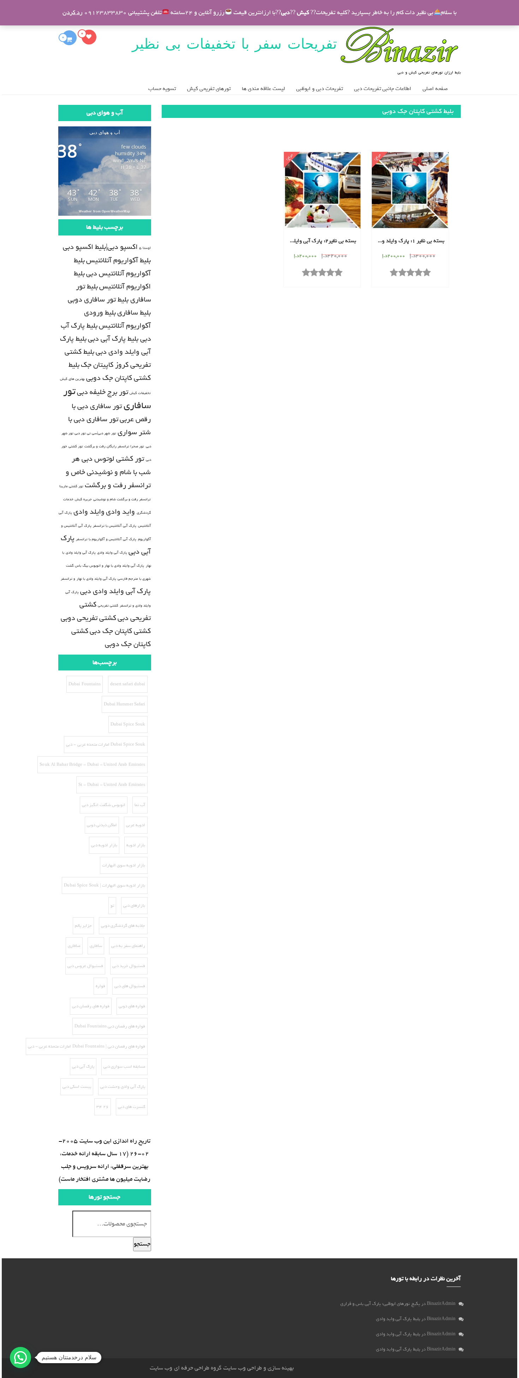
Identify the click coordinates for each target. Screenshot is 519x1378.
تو (112, 905)
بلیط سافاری (134, 312)
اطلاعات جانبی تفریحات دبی (382, 88)
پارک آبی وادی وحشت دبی (122, 1086)
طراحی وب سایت (242, 1368)
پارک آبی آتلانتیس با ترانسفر (114, 526)
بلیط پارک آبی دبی (113, 339)
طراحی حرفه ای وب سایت (179, 1368)
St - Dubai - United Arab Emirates (111, 784)
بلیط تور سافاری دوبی (98, 299)
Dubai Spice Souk (128, 724)
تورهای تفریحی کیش (209, 88)
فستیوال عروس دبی (85, 966)
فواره (100, 986)
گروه (215, 1368)
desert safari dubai (127, 684)
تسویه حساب (162, 88)
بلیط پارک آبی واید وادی (398, 1319)
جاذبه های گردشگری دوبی (123, 925)
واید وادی (120, 512)
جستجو (142, 1244)
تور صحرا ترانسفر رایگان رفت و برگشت (114, 446)
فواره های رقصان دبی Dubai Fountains (109, 1026)
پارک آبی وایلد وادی (112, 552)
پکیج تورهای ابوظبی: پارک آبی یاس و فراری (380, 1303)
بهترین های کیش (72, 379)
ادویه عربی (135, 825)
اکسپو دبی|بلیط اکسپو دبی (100, 247)
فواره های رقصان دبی (90, 1006)
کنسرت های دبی (131, 1106)
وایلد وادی (89, 512)
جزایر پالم (83, 925)
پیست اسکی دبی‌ (76, 1086)
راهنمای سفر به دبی (128, 945)
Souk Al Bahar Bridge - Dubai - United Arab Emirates (92, 764)
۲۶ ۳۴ (102, 1106)
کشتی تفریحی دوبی (88, 618)
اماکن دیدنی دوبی (102, 825)
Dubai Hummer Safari (124, 704)
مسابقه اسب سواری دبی (124, 1066)
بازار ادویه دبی (104, 845)
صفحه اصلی (435, 88)
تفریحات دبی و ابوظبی (319, 88)
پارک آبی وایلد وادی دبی (115, 591)
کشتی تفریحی (108, 605)
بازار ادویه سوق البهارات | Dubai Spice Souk (104, 885)
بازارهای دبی (134, 905)
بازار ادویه (135, 845)
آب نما (140, 805)
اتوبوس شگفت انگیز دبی (103, 805)
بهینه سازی (281, 1368)
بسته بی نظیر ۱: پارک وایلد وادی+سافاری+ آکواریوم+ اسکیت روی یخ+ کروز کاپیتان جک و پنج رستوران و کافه (408, 241)
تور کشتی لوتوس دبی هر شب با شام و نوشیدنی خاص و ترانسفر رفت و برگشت (108, 472)
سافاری (96, 945)
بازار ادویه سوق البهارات (123, 865)
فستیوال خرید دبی (128, 966)
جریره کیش (83, 499)
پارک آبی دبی (83, 1066)
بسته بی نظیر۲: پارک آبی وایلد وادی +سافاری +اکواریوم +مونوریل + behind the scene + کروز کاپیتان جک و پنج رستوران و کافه (321, 241)
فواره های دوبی (132, 1006)
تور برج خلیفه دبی (102, 392)
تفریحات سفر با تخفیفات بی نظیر (234, 44)
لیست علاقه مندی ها (263, 88)
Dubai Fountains (84, 684)
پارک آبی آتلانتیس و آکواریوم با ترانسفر (106, 539)
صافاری (74, 945)
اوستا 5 (145, 248)
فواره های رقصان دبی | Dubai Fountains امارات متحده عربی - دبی (86, 1046)
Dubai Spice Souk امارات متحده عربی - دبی (105, 744)
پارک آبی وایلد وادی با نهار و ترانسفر (88, 578)
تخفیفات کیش (140, 393)
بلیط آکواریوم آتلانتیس (118, 260)
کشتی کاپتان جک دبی (120, 631)
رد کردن (72, 12)
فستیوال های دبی (129, 986)
